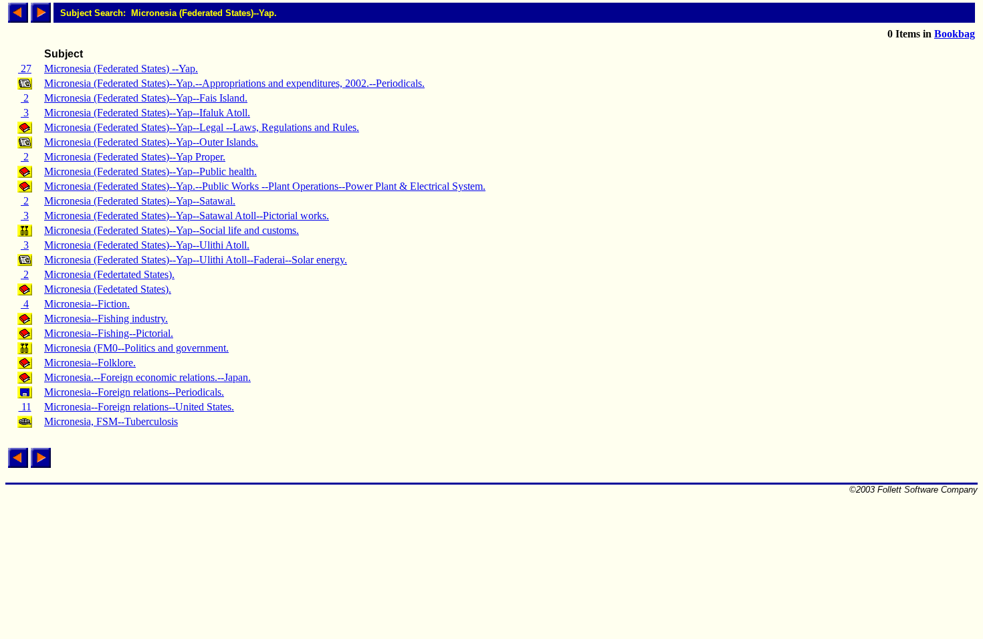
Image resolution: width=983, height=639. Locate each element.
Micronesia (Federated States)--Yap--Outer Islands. (151, 142)
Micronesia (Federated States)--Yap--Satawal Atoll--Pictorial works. (186, 215)
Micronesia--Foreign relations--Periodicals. (134, 392)
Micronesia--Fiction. (87, 303)
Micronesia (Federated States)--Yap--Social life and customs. (171, 230)
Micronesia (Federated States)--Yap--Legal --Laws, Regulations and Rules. (201, 127)
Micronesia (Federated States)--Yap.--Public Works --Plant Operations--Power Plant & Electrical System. (264, 186)
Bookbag (954, 33)
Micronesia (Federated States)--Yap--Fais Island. (145, 98)
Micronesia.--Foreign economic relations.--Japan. (147, 377)
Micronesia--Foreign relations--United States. (139, 406)
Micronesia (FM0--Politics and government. (136, 348)
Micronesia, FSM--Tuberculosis (111, 421)
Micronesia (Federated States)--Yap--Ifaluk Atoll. (147, 112)
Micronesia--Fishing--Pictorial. (108, 333)
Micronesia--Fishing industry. (106, 318)
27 (24, 68)
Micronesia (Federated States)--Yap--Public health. (150, 171)
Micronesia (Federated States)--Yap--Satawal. (139, 201)
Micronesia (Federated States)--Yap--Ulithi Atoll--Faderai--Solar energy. (195, 259)
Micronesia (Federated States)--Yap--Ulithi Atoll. (146, 245)
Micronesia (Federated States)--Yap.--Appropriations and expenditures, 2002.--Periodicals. (234, 83)
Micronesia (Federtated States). (109, 274)
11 (25, 406)
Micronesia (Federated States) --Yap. (121, 68)
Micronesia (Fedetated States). (107, 289)
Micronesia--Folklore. (90, 362)
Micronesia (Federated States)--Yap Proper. (134, 156)
